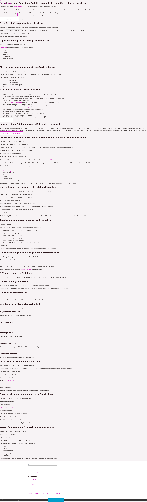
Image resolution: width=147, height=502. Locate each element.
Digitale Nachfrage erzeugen (14, 30)
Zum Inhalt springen (5, 1)
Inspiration (12, 113)
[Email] (37, 473)
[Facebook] (29, 473)
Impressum (6, 57)
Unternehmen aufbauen (12, 25)
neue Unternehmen (52, 159)
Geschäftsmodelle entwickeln (14, 19)
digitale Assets (28, 107)
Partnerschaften (7, 35)
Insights (5, 41)
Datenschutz (6, 52)
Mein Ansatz (6, 14)
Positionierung (7, 171)
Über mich (6, 8)
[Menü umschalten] (14, 14)
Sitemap (33, 484)
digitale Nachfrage (26, 269)
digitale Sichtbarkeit (16, 102)
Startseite (33, 479)
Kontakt (5, 46)
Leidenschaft (11, 381)
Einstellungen (56, 500)
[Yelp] (33, 473)
